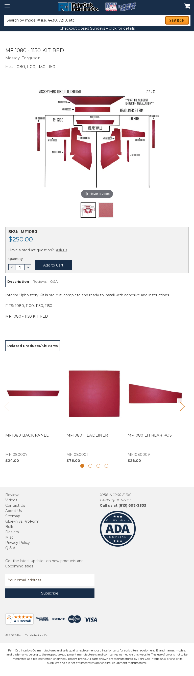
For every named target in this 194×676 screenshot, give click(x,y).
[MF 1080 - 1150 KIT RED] (88, 210)
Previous (7, 406)
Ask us (61, 250)
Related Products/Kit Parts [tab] (32, 346)
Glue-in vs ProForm (22, 521)
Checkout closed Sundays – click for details (97, 28)
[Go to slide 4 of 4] (106, 466)
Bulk (9, 526)
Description (18, 281)
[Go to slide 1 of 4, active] (82, 466)
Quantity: (15, 259)
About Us (13, 510)
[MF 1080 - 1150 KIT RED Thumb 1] (105, 210)
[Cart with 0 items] (186, 3)
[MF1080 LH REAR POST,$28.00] (155, 410)
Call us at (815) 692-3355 (123, 505)
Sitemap (12, 516)
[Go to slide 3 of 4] (98, 466)
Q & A (10, 548)
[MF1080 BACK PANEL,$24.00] (33, 410)
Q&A (54, 281)
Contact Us (15, 505)
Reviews (39, 281)
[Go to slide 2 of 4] (90, 466)
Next (182, 406)
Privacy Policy (17, 542)
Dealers (12, 532)
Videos (11, 500)
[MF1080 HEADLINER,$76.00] (94, 410)
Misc (9, 537)
